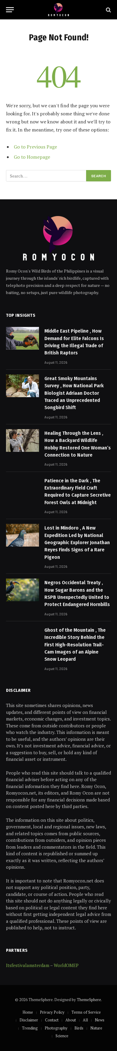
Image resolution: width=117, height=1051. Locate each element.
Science (62, 1035)
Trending (30, 1028)
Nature (96, 1028)
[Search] (108, 9)
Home (27, 1012)
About (70, 1020)
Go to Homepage (32, 157)
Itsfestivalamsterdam (27, 965)
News (99, 1020)
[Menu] (10, 9)
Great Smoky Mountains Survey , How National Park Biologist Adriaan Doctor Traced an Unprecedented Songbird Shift (74, 393)
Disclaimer (29, 1020)
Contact (51, 1020)
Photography (56, 1028)
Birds (78, 1028)
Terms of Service (86, 1012)
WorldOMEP (66, 965)
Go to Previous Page (35, 146)
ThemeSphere (89, 999)
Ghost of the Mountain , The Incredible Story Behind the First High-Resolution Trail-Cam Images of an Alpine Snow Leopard (75, 644)
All (85, 1020)
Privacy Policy (52, 1012)
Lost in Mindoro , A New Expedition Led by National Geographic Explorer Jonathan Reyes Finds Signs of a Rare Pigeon (77, 542)
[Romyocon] (58, 9)
